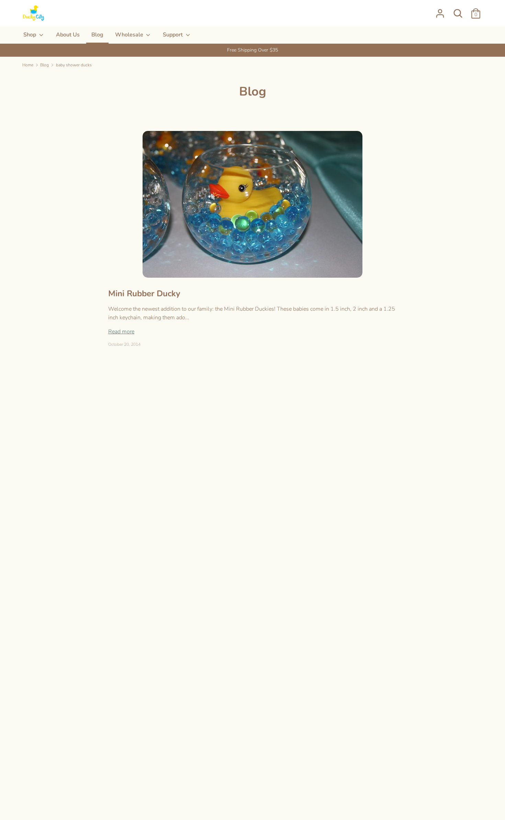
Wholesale (130, 34)
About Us (68, 34)
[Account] (440, 10)
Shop (30, 34)
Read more (121, 331)
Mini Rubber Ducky (144, 293)
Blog (97, 34)
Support (173, 34)
